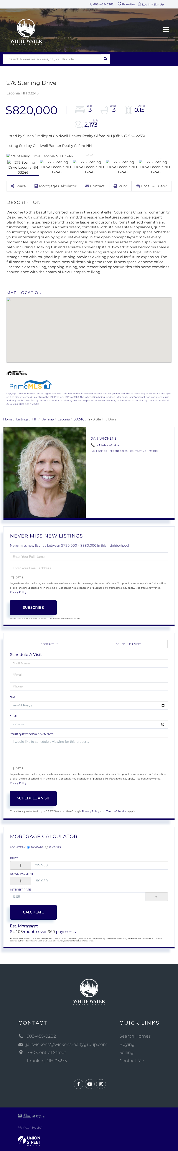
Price (14, 858)
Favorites (128, 4)
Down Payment (21, 873)
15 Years (55, 847)
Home (7, 419)
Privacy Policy (18, 592)
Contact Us (49, 644)
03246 (79, 419)
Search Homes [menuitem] (135, 1036)
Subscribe (33, 607)
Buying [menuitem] (127, 1044)
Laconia (64, 419)
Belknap (47, 419)
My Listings (99, 451)
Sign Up (158, 4)
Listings (22, 419)
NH (35, 419)
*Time (14, 715)
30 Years (37, 847)
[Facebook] (78, 1084)
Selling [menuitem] (126, 1052)
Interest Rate (20, 889)
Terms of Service (116, 811)
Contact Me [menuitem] (131, 1060)
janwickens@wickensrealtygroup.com (66, 1044)
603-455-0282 (103, 4)
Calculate (33, 912)
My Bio (153, 451)
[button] (105, 59)
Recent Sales (119, 451)
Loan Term (18, 847)
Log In (146, 4)
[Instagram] (101, 1084)
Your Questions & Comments (31, 734)
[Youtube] (89, 1084)
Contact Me (138, 451)
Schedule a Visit (128, 644)
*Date (14, 697)
